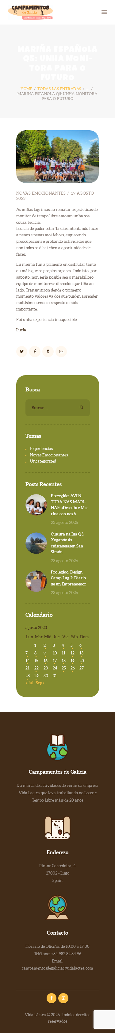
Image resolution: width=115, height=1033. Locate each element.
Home (26, 89)
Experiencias (41, 448)
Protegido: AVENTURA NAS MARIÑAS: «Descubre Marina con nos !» (69, 505)
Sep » (40, 682)
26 (73, 668)
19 (73, 660)
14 (27, 660)
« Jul (29, 682)
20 (81, 660)
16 (46, 660)
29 (36, 675)
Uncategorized (43, 461)
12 (73, 653)
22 (36, 668)
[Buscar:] (57, 408)
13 (81, 653)
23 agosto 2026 (64, 522)
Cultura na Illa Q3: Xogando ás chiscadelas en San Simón (67, 543)
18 (64, 660)
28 (27, 675)
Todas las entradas (59, 89)
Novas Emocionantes (41, 193)
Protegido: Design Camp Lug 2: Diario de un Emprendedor (68, 578)
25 (64, 668)
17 (55, 660)
